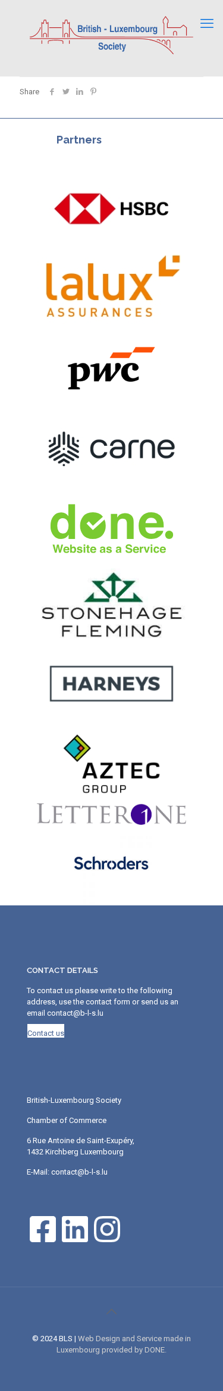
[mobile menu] (207, 24)
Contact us (45, 1033)
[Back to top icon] (111, 1311)
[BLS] (111, 35)
